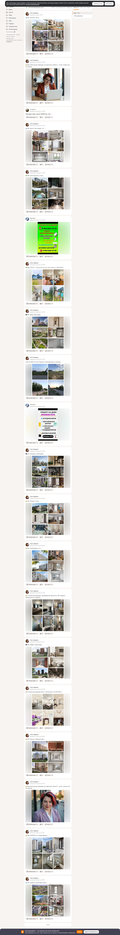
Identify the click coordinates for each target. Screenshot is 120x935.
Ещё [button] (12, 36)
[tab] (53, 7)
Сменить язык (9, 32)
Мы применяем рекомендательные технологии (14, 40)
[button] (32, 54)
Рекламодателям (10, 34)
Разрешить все (98, 3)
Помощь (18, 34)
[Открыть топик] (48, 18)
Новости (8, 36)
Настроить (109, 3)
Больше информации (32, 4)
